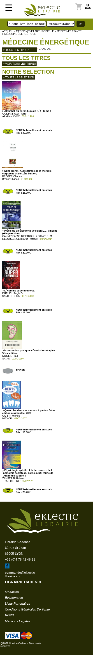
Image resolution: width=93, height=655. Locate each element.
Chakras (45, 48)
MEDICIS (7, 418)
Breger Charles (10, 179)
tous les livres (17, 50)
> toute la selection (18, 77)
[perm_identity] (66, 3)
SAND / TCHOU (11, 296)
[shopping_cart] (69, 3)
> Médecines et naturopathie (34, 31)
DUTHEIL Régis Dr (12, 293)
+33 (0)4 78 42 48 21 (20, 559)
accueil (7, 31)
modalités (12, 592)
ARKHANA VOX (11, 116)
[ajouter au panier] (8, 133)
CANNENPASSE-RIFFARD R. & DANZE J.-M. (27, 236)
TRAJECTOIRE (11, 481)
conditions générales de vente (27, 609)
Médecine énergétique (45, 42)
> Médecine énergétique (19, 34)
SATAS (6, 358)
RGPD (9, 615)
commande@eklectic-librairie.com (20, 574)
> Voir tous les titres (19, 63)
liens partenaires (17, 603)
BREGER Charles (12, 176)
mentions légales (17, 621)
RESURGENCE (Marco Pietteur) (20, 238)
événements (14, 597)
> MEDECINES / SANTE (68, 31)
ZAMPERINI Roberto (13, 478)
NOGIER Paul (10, 355)
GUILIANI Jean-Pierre (14, 113)
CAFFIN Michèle (11, 415)
